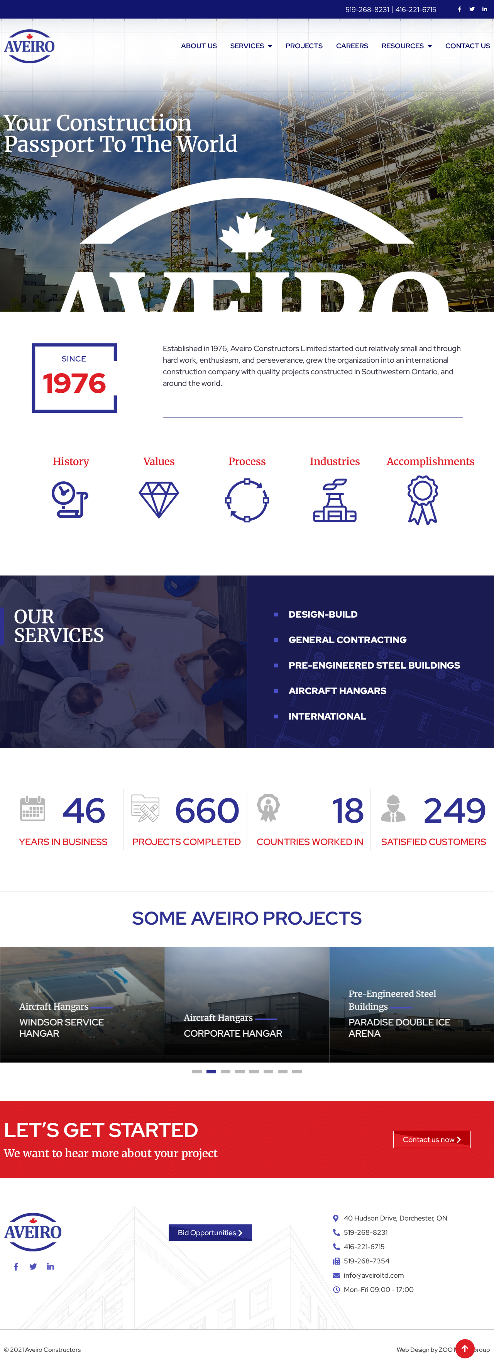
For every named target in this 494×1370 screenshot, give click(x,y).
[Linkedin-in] (484, 9)
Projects (304, 45)
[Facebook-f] (459, 9)
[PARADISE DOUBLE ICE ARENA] (375, 1001)
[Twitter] (472, 9)
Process (247, 461)
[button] (197, 1071)
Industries (335, 461)
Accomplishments (431, 461)
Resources (403, 45)
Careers (352, 45)
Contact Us (467, 45)
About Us (199, 45)
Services (247, 45)
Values (159, 461)
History (71, 461)
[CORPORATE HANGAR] (210, 1001)
